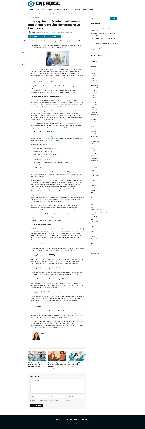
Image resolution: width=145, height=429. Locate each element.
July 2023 (93, 146)
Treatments (57, 9)
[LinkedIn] (23, 52)
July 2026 (93, 68)
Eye (91, 199)
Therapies (93, 229)
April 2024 (93, 126)
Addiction (93, 180)
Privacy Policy (105, 4)
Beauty (43, 9)
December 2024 (95, 112)
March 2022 (94, 165)
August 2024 (94, 121)
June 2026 (93, 71)
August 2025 (94, 92)
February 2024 (94, 131)
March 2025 (94, 104)
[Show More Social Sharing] (62, 36)
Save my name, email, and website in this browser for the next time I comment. (52, 400)
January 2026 (94, 80)
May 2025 (93, 100)
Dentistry (77, 9)
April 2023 (93, 151)
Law (92, 214)
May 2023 (93, 148)
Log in (92, 248)
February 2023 (94, 155)
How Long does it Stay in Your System (100, 212)
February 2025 (94, 107)
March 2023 (94, 153)
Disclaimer (98, 4)
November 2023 (95, 138)
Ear (91, 197)
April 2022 (93, 163)
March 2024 (94, 129)
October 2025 (94, 88)
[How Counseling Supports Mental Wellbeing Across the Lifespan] (57, 356)
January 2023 (94, 158)
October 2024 (94, 117)
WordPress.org (94, 256)
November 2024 (95, 114)
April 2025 (93, 102)
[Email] (23, 64)
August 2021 (94, 167)
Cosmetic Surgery (95, 187)
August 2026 (94, 66)
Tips (71, 9)
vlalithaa (35, 32)
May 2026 (93, 73)
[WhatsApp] (23, 60)
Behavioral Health (33, 17)
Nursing (91, 9)
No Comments (61, 32)
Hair (92, 204)
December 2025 (95, 83)
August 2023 (94, 143)
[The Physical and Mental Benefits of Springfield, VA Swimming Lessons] (37, 356)
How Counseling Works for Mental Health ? (76, 363)
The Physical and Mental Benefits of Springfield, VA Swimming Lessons (36, 364)
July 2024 (93, 124)
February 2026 (94, 78)
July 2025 (93, 95)
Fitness (50, 9)
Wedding (93, 236)
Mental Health (94, 216)
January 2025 (94, 109)
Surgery (65, 9)
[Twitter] (23, 48)
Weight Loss (94, 238)
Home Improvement (96, 209)
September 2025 (95, 90)
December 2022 (95, 160)
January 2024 (94, 134)
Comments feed (95, 253)
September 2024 (95, 119)
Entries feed (94, 251)
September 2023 (95, 141)
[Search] (116, 9)
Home (92, 4)
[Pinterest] (23, 56)
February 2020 (94, 170)
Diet (92, 192)
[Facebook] (23, 44)
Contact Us (113, 4)
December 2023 (95, 136)
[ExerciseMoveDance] (44, 4)
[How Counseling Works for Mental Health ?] (77, 356)
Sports (92, 224)
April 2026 (93, 75)
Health (37, 9)
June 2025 (93, 97)
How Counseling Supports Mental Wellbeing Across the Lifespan (57, 364)
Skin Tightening (94, 221)
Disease (84, 9)
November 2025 (95, 85)
